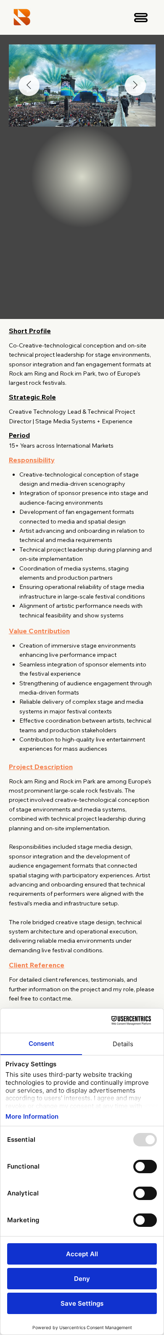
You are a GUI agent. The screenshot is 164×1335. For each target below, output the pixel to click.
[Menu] (141, 17)
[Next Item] (135, 85)
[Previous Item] (29, 85)
